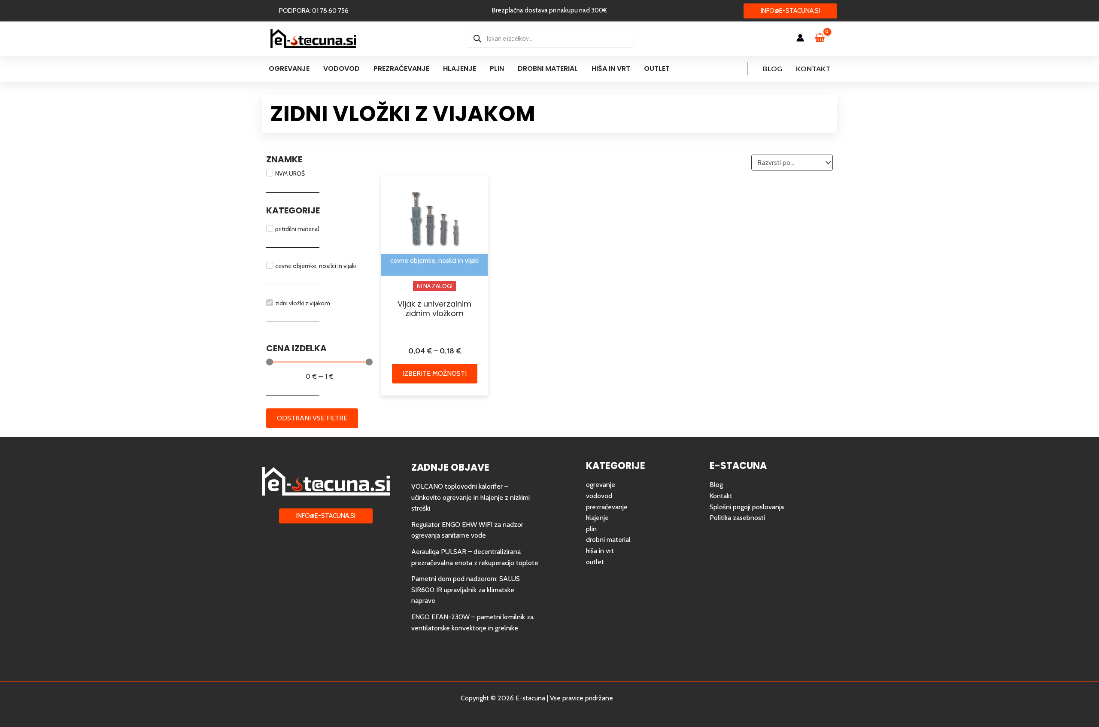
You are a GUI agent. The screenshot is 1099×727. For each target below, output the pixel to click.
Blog (772, 68)
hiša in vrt (600, 551)
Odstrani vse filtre (312, 418)
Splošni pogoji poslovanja (747, 507)
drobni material (608, 539)
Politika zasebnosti (737, 518)
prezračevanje (607, 507)
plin (591, 529)
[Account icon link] (800, 38)
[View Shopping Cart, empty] (824, 38)
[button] (314, 10)
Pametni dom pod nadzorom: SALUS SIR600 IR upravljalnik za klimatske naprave (465, 590)
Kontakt (813, 68)
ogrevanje (600, 485)
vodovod (599, 496)
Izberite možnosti (435, 373)
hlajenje (597, 518)
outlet (595, 562)
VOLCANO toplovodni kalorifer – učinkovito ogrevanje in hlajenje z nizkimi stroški (470, 497)
